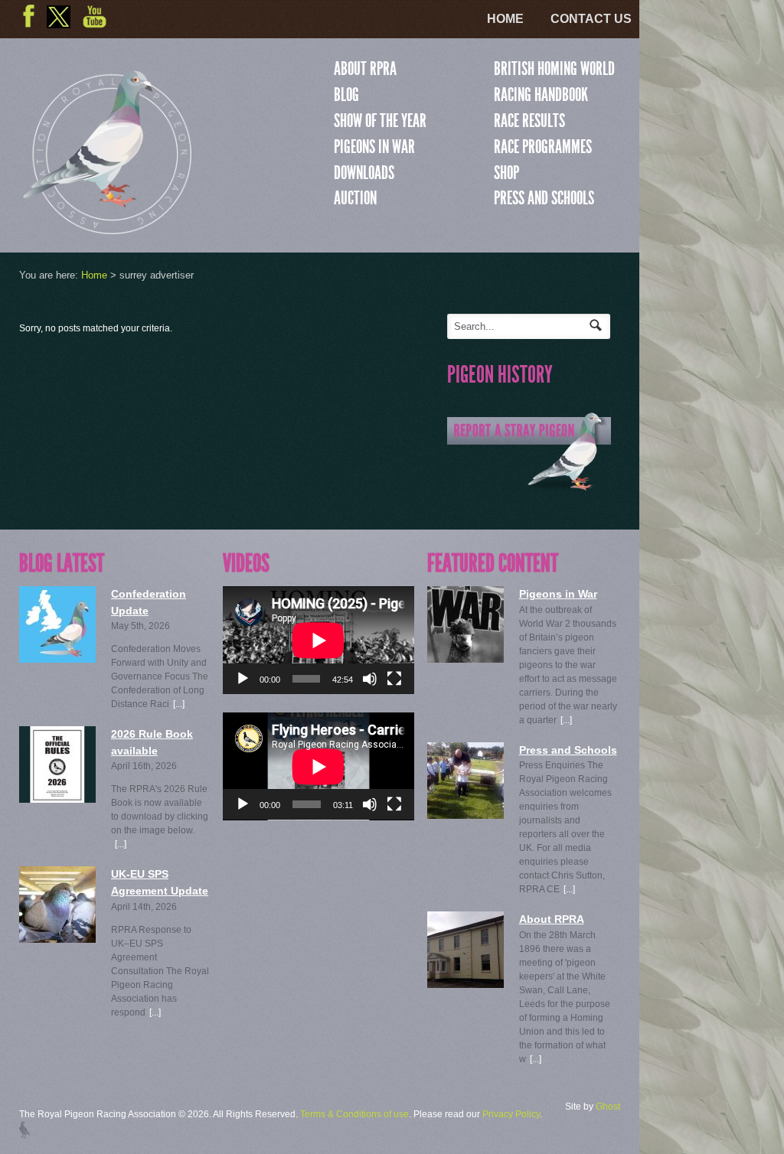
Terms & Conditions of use (354, 1114)
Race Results (529, 121)
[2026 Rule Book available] (57, 764)
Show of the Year (380, 121)
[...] (179, 704)
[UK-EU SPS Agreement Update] (57, 904)
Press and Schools (544, 198)
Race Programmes (543, 147)
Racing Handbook (541, 95)
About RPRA (365, 69)
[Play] (242, 678)
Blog (346, 95)
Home (505, 18)
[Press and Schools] (465, 780)
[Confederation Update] (57, 624)
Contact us (591, 18)
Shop (506, 173)
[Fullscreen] (394, 678)
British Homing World (554, 69)
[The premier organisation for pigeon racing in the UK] (107, 227)
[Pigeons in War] (465, 624)
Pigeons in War (374, 147)
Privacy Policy (511, 1114)
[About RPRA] (465, 949)
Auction (355, 198)
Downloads (364, 173)
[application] (318, 640)
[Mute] (369, 678)
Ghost (608, 1106)
